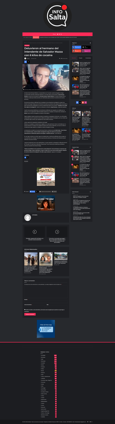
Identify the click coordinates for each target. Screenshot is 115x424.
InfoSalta (28, 58)
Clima (42, 386)
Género (42, 364)
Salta (42, 359)
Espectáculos (43, 399)
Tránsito (42, 397)
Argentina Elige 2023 (45, 411)
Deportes (43, 372)
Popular (80, 58)
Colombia (43, 416)
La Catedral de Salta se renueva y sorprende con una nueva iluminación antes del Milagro (85, 79)
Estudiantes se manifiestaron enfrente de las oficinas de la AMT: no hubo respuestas (60, 262)
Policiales (43, 366)
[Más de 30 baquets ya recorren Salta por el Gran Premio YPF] (75, 86)
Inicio (26, 42)
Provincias (43, 382)
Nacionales (43, 361)
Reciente (74, 58)
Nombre (26, 299)
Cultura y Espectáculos (45, 376)
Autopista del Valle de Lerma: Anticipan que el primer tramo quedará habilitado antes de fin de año (85, 93)
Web (47, 304)
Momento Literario (44, 414)
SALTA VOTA (43, 409)
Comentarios (88, 58)
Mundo (42, 370)
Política (42, 368)
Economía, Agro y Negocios (46, 380)
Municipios (43, 357)
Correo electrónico (28, 304)
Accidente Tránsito (44, 391)
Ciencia (42, 405)
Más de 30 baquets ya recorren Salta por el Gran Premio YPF (84, 86)
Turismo (42, 403)
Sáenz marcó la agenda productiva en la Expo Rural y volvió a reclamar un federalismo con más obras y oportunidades (85, 71)
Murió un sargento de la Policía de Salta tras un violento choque (85, 64)
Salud (42, 374)
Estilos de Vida (44, 393)
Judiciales (43, 378)
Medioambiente (44, 401)
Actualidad (30, 42)
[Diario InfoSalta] (57, 16)
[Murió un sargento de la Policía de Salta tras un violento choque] (75, 64)
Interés (42, 384)
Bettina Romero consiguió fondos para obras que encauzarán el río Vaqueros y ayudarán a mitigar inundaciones (30, 269)
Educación (43, 407)
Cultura (42, 395)
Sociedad (43, 363)
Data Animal (43, 389)
